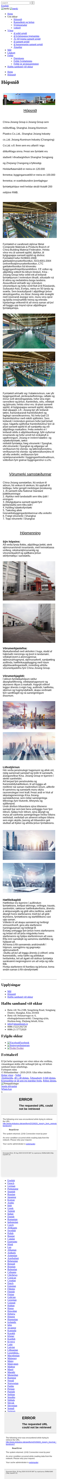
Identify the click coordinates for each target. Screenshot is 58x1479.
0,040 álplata (49, 1078)
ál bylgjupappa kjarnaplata (26, 36)
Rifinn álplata (49, 1080)
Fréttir (10, 55)
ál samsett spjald (21, 41)
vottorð (17, 27)
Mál (9, 50)
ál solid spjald (20, 33)
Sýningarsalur (20, 25)
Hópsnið (18, 19)
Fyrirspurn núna (9, 1069)
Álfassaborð (36, 1078)
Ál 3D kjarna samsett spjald (27, 39)
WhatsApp (6, 1089)
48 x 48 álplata (21, 1078)
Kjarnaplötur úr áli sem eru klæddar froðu (21, 1080)
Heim (10, 14)
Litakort (11, 52)
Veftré (18, 1075)
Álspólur (18, 47)
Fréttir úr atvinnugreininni (26, 64)
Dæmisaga (19, 58)
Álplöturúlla (7, 1078)
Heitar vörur (7, 1075)
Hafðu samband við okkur (20, 66)
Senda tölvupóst (9, 1086)
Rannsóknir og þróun (24, 22)
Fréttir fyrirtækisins (23, 61)
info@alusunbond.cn (17, 1024)
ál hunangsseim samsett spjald (28, 44)
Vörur (10, 30)
